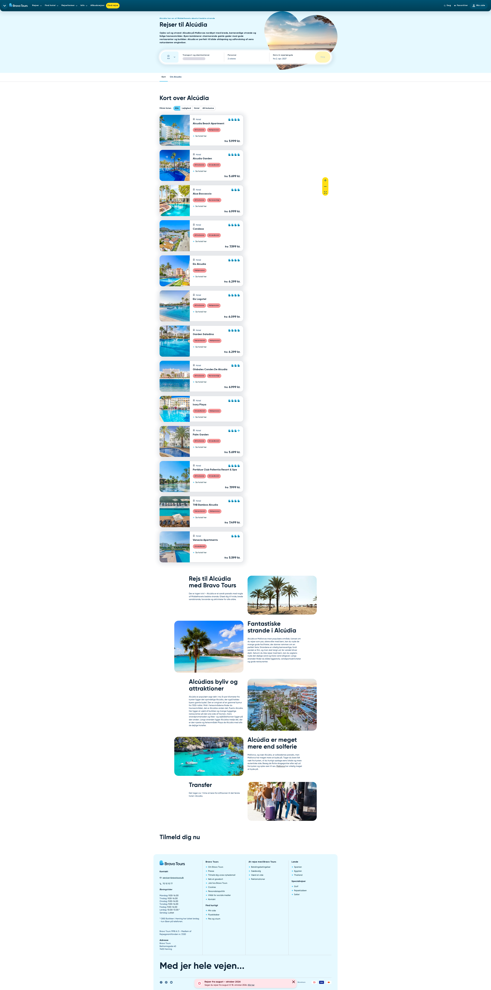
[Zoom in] (325, 180)
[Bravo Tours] (172, 863)
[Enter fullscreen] (325, 193)
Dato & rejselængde (283, 55)
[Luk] (293, 982)
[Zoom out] (325, 186)
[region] (289, 157)
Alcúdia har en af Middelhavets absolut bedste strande (187, 18)
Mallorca (280, 766)
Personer (232, 55)
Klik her (251, 985)
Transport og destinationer (196, 55)
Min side (480, 5)
